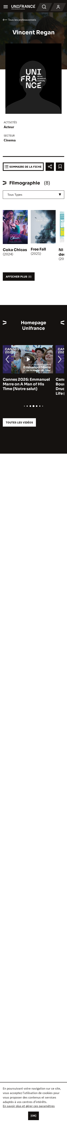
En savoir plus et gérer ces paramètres (29, 1106)
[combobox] (33, 194)
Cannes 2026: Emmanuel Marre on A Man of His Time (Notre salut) (26, 384)
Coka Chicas (15, 250)
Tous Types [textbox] (14, 194)
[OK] (33, 1115)
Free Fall (38, 249)
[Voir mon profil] (58, 7)
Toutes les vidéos (19, 422)
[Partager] (50, 166)
